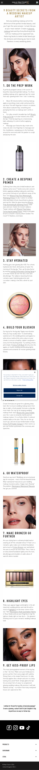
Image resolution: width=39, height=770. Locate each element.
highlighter (12, 609)
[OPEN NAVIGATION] (3, 2)
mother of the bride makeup (26, 706)
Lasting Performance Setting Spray (22, 271)
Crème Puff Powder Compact (13, 424)
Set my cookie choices (19, 385)
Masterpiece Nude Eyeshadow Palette (23, 611)
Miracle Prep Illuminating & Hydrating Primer (18, 203)
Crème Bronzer (18, 547)
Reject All (19, 390)
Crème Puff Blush (18, 345)
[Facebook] (9, 727)
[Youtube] (22, 727)
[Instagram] (15, 727)
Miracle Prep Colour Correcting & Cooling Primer (17, 210)
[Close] (35, 372)
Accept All (19, 395)
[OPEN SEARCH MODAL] (37, 3)
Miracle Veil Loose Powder (25, 412)
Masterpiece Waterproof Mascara (23, 486)
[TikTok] (28, 727)
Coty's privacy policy (27, 380)
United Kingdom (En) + (9, 767)
